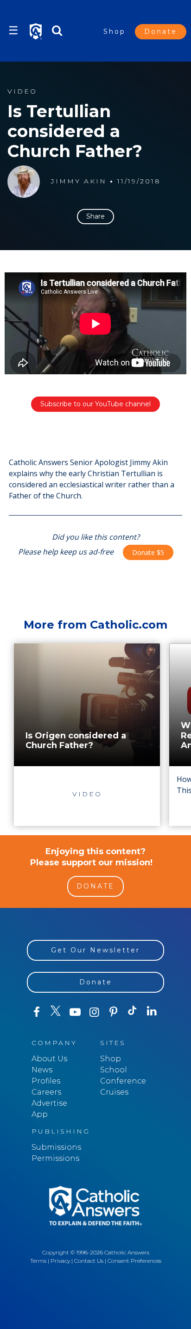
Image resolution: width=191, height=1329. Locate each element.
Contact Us (88, 1260)
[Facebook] (36, 1012)
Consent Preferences (134, 1260)
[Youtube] (74, 1012)
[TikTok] (132, 1012)
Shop (114, 31)
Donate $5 (148, 552)
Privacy (60, 1260)
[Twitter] (55, 1012)
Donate (160, 31)
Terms (38, 1260)
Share (95, 216)
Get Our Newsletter (95, 950)
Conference (123, 1081)
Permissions (55, 1158)
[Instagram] (93, 1012)
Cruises (114, 1092)
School (113, 1069)
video (22, 91)
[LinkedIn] (151, 1011)
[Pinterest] (113, 1012)
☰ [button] (13, 30)
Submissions (56, 1147)
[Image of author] (23, 181)
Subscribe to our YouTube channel (95, 404)
